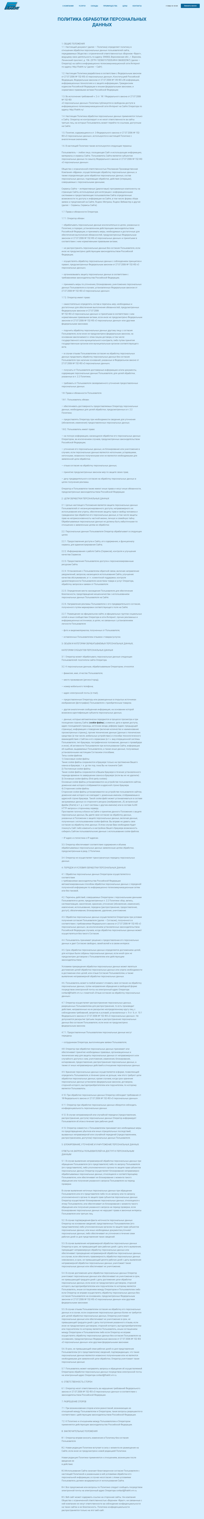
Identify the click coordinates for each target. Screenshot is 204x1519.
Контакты (137, 6)
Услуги (82, 6)
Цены (125, 6)
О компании (68, 6)
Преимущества (110, 6)
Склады (94, 6)
